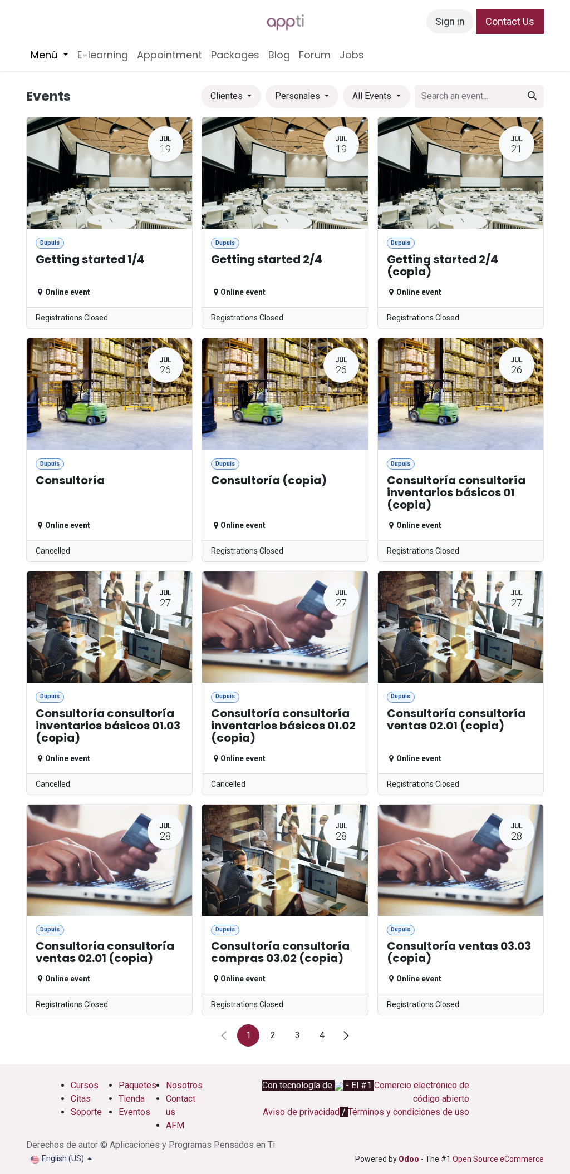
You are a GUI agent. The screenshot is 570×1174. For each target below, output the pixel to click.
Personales (298, 96)
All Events (373, 96)
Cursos (85, 1085)
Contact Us (509, 21)
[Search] (532, 96)
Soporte (86, 1112)
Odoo (410, 1159)
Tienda (132, 1098)
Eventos (134, 1112)
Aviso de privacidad (301, 1112)
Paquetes (137, 1085)
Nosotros (185, 1085)
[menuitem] (49, 55)
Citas (81, 1098)
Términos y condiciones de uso (408, 1112)
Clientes (227, 96)
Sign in (450, 21)
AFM (175, 1125)
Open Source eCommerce (498, 1159)
